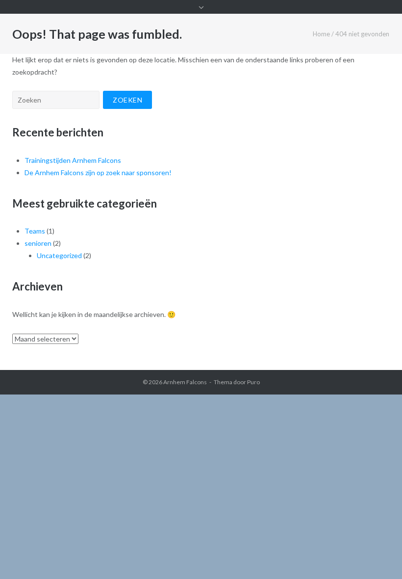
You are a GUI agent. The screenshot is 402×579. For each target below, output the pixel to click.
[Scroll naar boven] (378, 555)
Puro (253, 382)
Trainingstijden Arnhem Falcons (73, 160)
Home (321, 34)
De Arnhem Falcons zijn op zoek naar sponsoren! (98, 172)
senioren (38, 243)
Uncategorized (59, 255)
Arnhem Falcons (185, 382)
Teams (35, 231)
